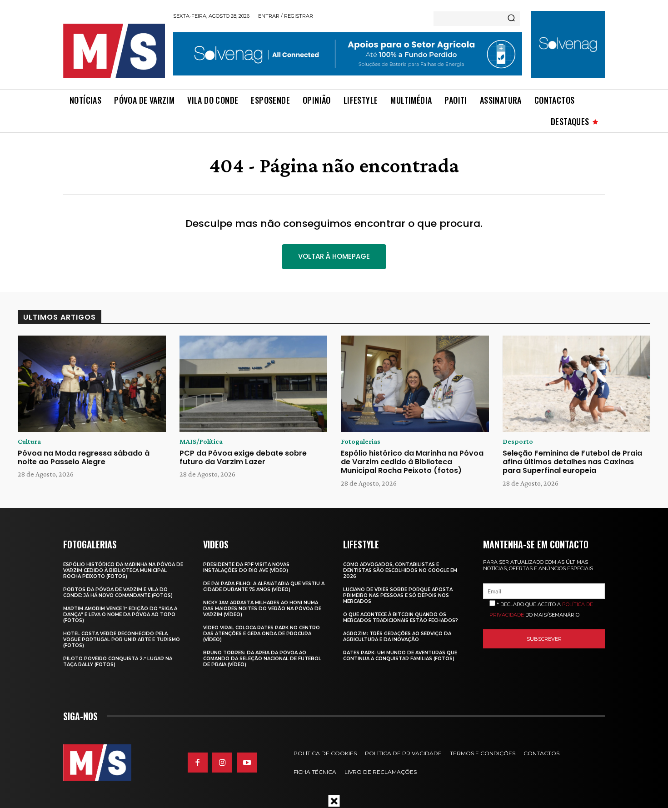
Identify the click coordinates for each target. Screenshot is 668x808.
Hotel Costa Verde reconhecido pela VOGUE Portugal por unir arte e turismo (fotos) (121, 639)
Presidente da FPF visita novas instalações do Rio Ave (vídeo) (246, 567)
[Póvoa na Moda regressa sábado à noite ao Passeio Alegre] (92, 384)
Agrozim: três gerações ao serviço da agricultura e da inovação (397, 636)
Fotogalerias (360, 441)
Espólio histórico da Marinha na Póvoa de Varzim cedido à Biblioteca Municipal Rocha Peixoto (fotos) (412, 462)
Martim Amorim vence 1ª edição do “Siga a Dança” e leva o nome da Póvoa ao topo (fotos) (120, 614)
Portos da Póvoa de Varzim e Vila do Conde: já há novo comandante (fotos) (118, 592)
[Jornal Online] (113, 51)
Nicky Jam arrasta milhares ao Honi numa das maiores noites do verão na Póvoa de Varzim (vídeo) (262, 608)
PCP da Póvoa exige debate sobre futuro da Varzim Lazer (243, 457)
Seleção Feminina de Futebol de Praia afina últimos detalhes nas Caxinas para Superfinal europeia (572, 462)
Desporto (518, 441)
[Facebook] (198, 763)
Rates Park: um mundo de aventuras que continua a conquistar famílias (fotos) (400, 656)
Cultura (29, 441)
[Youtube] (247, 763)
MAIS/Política (201, 441)
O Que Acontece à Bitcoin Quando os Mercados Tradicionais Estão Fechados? (400, 617)
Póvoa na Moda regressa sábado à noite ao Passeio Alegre (84, 457)
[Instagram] (222, 763)
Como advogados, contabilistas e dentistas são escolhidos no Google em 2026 (400, 570)
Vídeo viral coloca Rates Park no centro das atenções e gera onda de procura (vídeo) (261, 633)
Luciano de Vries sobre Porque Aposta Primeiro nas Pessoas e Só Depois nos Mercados (398, 595)
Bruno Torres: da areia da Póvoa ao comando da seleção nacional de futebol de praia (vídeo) (262, 658)
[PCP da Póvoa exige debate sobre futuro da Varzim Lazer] (253, 384)
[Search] (511, 18)
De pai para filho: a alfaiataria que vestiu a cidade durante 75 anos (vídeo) (263, 586)
